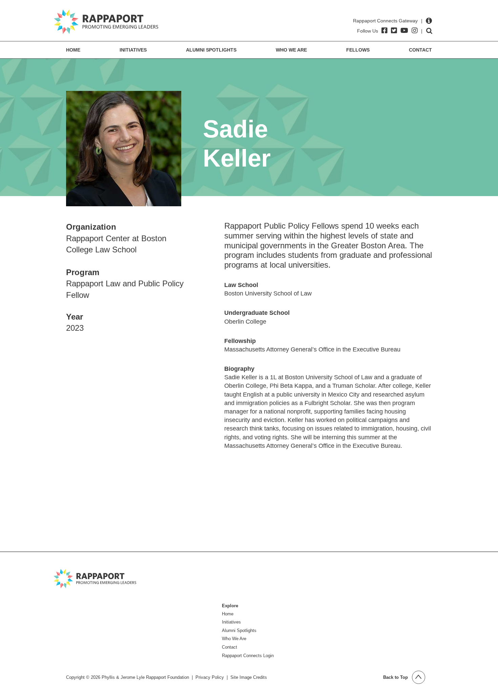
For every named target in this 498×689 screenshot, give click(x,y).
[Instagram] (415, 30)
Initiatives (133, 50)
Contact (420, 50)
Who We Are (291, 50)
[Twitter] (394, 30)
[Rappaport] (106, 21)
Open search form (429, 31)
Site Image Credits (248, 677)
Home (73, 50)
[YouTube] (404, 30)
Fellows (358, 50)
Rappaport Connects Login (248, 655)
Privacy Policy (209, 677)
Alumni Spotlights (211, 50)
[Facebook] (384, 30)
